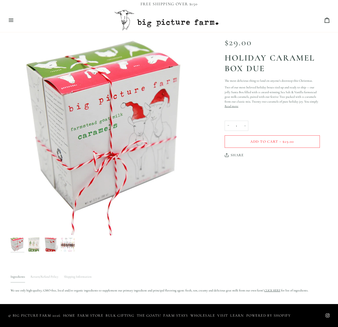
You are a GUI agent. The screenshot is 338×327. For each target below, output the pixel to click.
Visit (222, 315)
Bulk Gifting (120, 315)
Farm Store (90, 315)
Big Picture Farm (32, 315)
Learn (237, 315)
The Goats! (149, 315)
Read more (231, 106)
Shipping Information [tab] (78, 277)
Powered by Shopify (268, 315)
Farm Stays (175, 315)
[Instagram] (328, 315)
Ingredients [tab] (18, 277)
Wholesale (202, 315)
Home (69, 315)
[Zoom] (19, 227)
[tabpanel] (169, 290)
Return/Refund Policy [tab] (44, 277)
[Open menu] (15, 20)
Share (237, 155)
